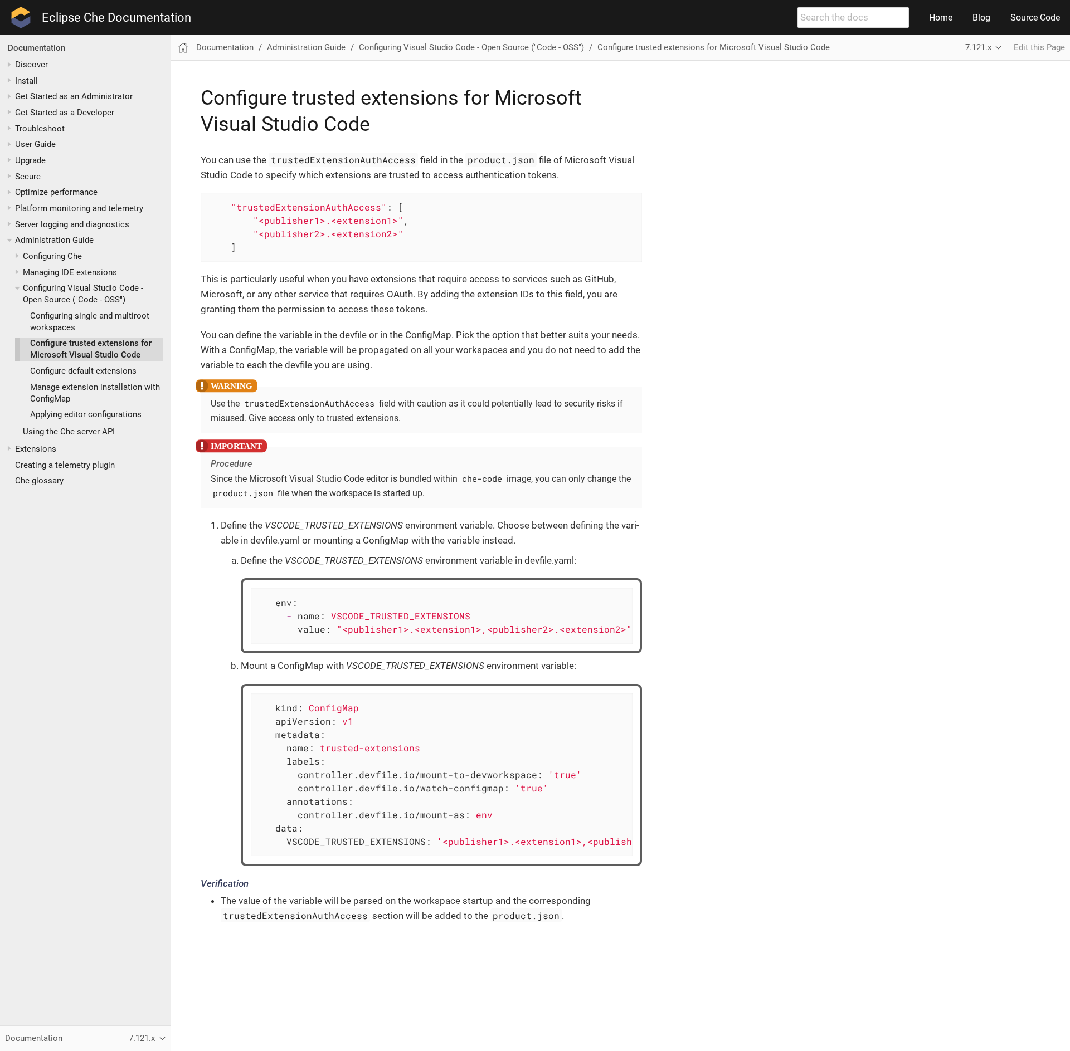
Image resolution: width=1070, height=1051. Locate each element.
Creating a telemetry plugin (65, 465)
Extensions (35, 449)
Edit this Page (1039, 47)
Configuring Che (52, 256)
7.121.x (978, 47)
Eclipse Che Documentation (116, 18)
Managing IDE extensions (70, 272)
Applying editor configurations (86, 415)
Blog (981, 17)
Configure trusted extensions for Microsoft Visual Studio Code (713, 47)
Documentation (36, 48)
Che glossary (39, 481)
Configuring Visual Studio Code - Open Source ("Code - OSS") (471, 47)
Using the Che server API (69, 432)
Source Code (1035, 17)
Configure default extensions (83, 371)
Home (940, 17)
